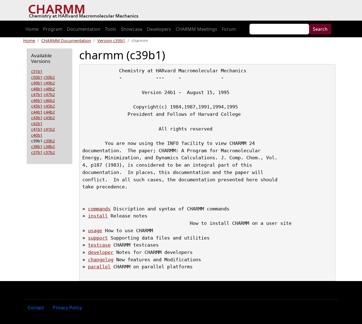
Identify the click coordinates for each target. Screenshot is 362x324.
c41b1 (36, 129)
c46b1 (36, 100)
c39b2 (49, 140)
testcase (99, 245)
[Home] (85, 10)
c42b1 (36, 123)
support (98, 238)
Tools (110, 29)
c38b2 (49, 146)
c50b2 (49, 77)
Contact (36, 307)
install (98, 216)
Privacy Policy (67, 307)
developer (100, 252)
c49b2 (49, 83)
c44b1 (36, 112)
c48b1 (36, 89)
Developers (159, 29)
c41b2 (49, 129)
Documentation (83, 29)
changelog (100, 259)
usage (95, 230)
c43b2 (49, 117)
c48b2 (49, 89)
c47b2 (49, 94)
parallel (99, 266)
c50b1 (36, 77)
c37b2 (49, 152)
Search (320, 29)
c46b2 (49, 100)
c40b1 (36, 135)
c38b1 (36, 146)
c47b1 (36, 94)
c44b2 (49, 112)
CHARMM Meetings (196, 29)
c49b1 (36, 83)
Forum (229, 29)
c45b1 (36, 106)
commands (99, 209)
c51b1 (36, 71)
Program (52, 29)
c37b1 (36, 152)
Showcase (131, 29)
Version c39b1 (111, 40)
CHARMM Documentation (66, 40)
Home (31, 29)
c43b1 (36, 117)
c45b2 (49, 106)
